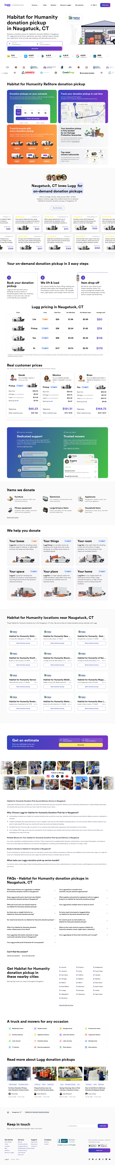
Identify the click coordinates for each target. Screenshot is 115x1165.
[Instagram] (48, 776)
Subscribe (103, 1126)
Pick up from (14, 42)
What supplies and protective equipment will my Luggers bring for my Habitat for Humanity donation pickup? (79, 898)
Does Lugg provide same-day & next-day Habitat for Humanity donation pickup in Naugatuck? (24, 898)
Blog (6, 1148)
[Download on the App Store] (92, 1145)
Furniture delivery (22, 1144)
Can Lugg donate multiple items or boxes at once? (76, 905)
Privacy (13, 1159)
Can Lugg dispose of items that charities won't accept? (78, 935)
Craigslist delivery (23, 1146)
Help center (34, 1142)
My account (34, 1144)
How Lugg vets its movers (71, 448)
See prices (35, 48)
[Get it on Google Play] (102, 1145)
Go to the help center (28, 955)
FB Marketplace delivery (24, 1148)
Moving (20, 1142)
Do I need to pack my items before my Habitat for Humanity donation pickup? (72, 921)
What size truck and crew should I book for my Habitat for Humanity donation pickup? (22, 906)
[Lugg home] (7, 5)
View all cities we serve (66, 1005)
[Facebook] (52, 776)
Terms (17, 1159)
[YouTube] (67, 776)
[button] (48, 223)
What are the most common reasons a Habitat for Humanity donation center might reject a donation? (77, 928)
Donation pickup (22, 1150)
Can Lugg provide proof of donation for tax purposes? (25, 942)
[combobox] (20, 44)
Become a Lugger (9, 1152)
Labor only (21, 1154)
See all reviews (57, 208)
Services (34, 5)
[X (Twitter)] (62, 776)
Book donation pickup (23, 643)
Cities (45, 5)
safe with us (75, 141)
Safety (33, 1148)
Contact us (34, 1146)
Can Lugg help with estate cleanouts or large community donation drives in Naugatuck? (22, 936)
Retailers (53, 5)
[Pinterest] (99, 1159)
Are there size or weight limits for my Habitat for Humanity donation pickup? (20, 913)
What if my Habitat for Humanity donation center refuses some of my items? (21, 928)
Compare (7, 1146)
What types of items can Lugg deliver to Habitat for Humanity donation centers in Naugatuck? (23, 891)
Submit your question (13, 955)
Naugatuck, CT (16, 1112)
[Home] (8, 1112)
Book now (105, 5)
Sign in (95, 5)
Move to (41, 42)
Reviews (46, 1142)
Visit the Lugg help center (25, 446)
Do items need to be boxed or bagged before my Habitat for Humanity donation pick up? (74, 913)
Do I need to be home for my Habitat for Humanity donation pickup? (30, 920)
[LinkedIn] (106, 1159)
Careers (46, 1144)
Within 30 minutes (33, 118)
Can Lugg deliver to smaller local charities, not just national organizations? (73, 891)
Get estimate (79, 5)
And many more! (13, 517)
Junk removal (21, 1152)
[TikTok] (57, 776)
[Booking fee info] (17, 400)
